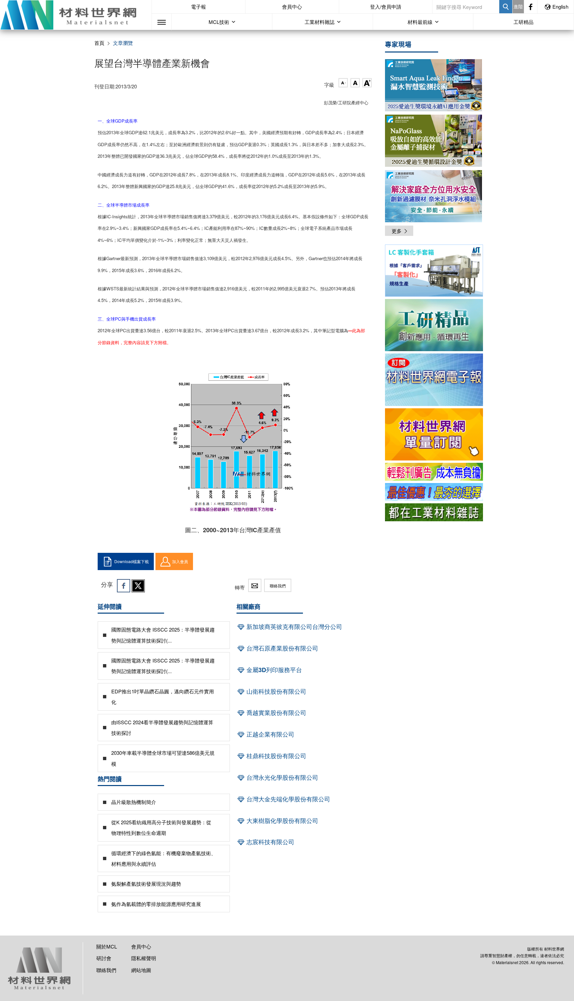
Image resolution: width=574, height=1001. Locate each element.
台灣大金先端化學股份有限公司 (287, 799)
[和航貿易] (434, 271)
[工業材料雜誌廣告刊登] (434, 492)
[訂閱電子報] (434, 379)
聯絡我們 (278, 585)
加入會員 (180, 561)
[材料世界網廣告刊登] (434, 472)
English (560, 6)
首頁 (99, 42)
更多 (397, 230)
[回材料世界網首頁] (75, 15)
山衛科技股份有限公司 (275, 691)
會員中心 (292, 6)
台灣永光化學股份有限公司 (281, 777)
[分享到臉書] (124, 586)
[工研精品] (434, 325)
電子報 (198, 6)
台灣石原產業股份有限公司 (281, 648)
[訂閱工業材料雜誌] (434, 512)
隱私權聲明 (143, 957)
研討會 (103, 957)
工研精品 (523, 21)
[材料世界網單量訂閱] (434, 434)
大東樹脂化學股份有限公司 (281, 820)
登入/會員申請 (385, 6)
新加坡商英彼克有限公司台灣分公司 (293, 626)
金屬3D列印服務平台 (273, 669)
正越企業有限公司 (269, 734)
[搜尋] (505, 6)
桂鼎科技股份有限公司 (275, 755)
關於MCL (106, 946)
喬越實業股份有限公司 (275, 712)
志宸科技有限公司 (269, 842)
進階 (518, 6)
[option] (434, 272)
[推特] (138, 586)
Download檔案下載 (131, 561)
